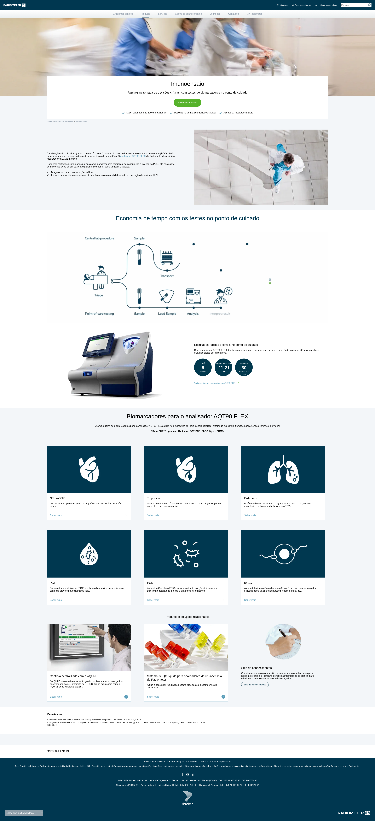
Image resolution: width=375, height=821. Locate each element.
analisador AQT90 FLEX (133, 156)
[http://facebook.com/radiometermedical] (182, 775)
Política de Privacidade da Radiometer (162, 761)
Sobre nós (215, 14)
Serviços (162, 14)
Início (49, 121)
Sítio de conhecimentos (255, 684)
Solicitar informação (187, 102)
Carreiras (284, 5)
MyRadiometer (254, 14)
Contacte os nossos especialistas (215, 761)
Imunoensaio (81, 121)
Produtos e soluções (63, 121)
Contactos (233, 14)
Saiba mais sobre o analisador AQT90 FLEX (215, 383)
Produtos (145, 14)
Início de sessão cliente (328, 5)
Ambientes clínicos (123, 14)
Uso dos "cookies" (189, 761)
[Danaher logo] (187, 804)
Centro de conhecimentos (188, 14)
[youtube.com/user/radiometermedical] (187, 775)
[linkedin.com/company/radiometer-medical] (192, 775)
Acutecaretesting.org (303, 5)
